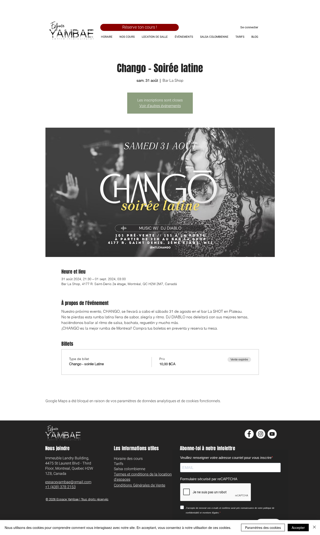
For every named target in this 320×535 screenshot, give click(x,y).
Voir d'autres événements (160, 106)
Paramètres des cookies (263, 527)
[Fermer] (314, 527)
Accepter (298, 527)
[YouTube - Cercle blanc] (272, 433)
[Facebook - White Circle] (249, 433)
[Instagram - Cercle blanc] (260, 433)
